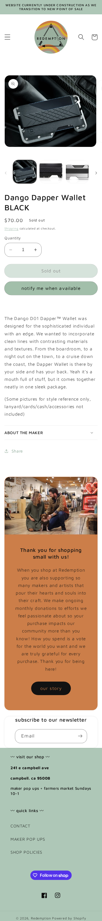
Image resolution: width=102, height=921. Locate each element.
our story (51, 688)
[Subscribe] (80, 736)
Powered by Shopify (69, 918)
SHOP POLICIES (26, 852)
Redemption (41, 918)
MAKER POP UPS (27, 839)
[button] (7, 37)
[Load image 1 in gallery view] (24, 171)
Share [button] (17, 450)
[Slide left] (6, 173)
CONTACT (20, 825)
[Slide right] (96, 173)
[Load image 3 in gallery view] (77, 171)
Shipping (11, 228)
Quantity (12, 238)
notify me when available (51, 288)
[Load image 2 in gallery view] (51, 171)
